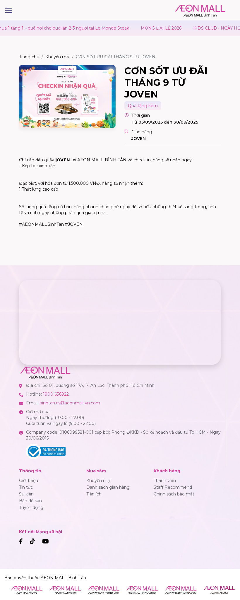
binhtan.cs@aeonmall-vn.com (70, 403)
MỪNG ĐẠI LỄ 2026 (148, 28)
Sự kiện (26, 494)
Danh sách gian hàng (108, 487)
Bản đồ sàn (30, 500)
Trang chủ (29, 56)
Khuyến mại (57, 56)
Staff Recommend (173, 487)
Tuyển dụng (31, 507)
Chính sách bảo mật (174, 494)
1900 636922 (56, 394)
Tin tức (26, 487)
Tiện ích (94, 494)
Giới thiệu (28, 480)
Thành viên (165, 480)
